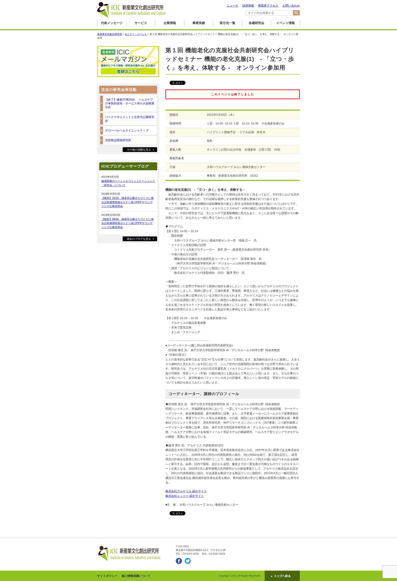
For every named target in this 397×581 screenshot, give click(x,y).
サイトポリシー (107, 575)
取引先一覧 (227, 23)
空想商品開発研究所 (118, 140)
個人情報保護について (136, 575)
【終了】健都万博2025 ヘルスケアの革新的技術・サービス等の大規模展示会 (129, 103)
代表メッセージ (112, 23)
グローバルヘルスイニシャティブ (126, 130)
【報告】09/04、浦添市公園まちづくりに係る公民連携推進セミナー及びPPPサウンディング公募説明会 (127, 223)
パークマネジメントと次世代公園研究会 (129, 118)
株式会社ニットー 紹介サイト (184, 496)
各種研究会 (256, 23)
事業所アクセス (268, 5)
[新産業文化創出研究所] (131, 17)
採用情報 (248, 5)
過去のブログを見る (139, 238)
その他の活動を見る (139, 149)
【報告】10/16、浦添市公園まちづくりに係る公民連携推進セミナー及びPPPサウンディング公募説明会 (127, 202)
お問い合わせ (291, 5)
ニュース (232, 5)
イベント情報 (285, 23)
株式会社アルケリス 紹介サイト (186, 491)
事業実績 (199, 23)
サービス (141, 23)
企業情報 (170, 23)
